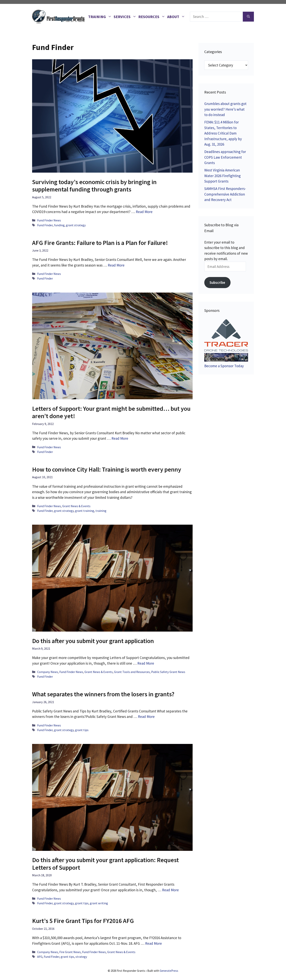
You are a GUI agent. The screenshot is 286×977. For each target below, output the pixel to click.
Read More (144, 211)
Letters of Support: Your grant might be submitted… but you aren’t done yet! (111, 412)
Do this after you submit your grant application (93, 641)
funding (59, 225)
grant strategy (76, 225)
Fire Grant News (70, 952)
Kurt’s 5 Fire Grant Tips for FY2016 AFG (83, 921)
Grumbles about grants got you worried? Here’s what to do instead (225, 109)
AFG (39, 957)
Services (122, 16)
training (101, 511)
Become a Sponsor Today (224, 366)
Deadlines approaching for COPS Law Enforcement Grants (225, 157)
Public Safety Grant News (168, 672)
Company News (47, 672)
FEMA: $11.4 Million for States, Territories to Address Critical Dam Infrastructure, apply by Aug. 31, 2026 (223, 133)
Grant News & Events (76, 506)
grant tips (82, 730)
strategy (81, 957)
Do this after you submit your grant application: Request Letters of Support (105, 863)
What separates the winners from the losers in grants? (103, 694)
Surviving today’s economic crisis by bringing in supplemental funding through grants (94, 185)
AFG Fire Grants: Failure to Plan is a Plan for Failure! (100, 243)
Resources (148, 16)
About (173, 16)
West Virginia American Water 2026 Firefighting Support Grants (222, 176)
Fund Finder (45, 225)
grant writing (99, 903)
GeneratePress (169, 971)
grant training (84, 511)
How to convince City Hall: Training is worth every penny (106, 469)
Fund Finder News (49, 220)
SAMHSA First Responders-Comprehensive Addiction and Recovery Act (225, 194)
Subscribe (217, 282)
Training (97, 16)
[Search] (248, 17)
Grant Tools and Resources (132, 672)
